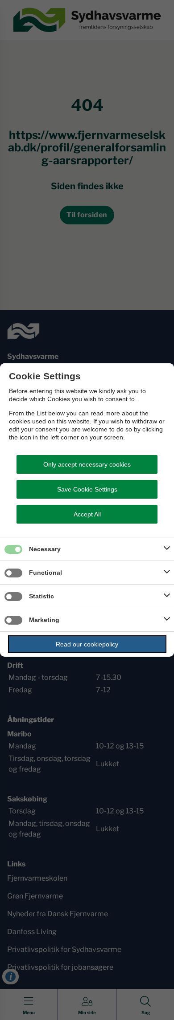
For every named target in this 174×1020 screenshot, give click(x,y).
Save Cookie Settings (87, 489)
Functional (45, 572)
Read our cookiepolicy (87, 644)
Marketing (44, 619)
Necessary (45, 549)
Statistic (41, 596)
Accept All (87, 514)
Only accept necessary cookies (87, 464)
